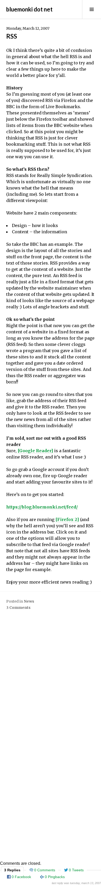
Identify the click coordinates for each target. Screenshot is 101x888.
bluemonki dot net (29, 9)
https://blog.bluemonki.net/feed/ (42, 507)
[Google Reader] (35, 450)
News (29, 601)
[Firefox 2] (67, 519)
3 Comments (18, 607)
